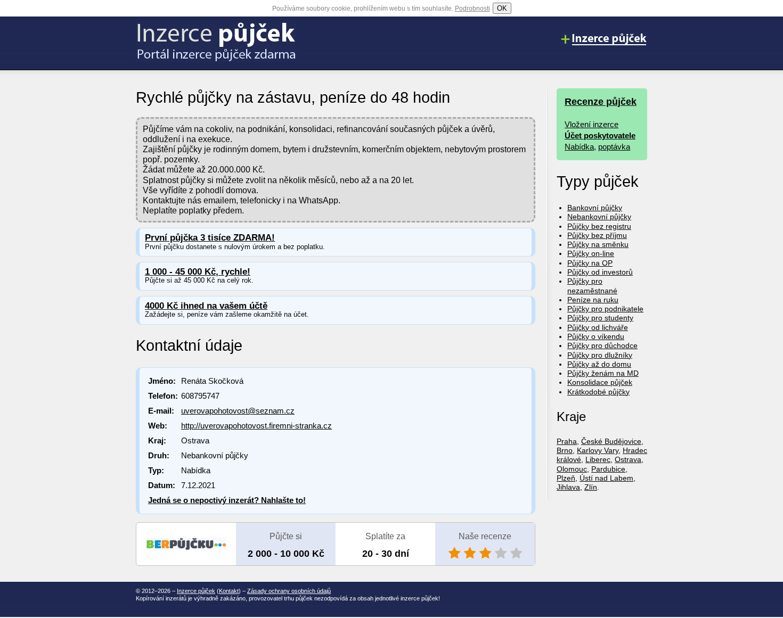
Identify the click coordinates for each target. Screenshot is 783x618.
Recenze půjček (601, 101)
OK (502, 8)
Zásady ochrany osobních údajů (289, 591)
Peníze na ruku (592, 299)
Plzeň (566, 478)
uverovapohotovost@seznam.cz (238, 410)
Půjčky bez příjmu (597, 235)
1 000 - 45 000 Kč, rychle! (197, 272)
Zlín (590, 487)
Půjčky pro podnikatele (605, 308)
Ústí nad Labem (606, 478)
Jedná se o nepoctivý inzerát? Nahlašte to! (227, 500)
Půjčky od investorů (600, 272)
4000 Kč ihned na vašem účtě (206, 306)
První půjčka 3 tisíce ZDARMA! (210, 238)
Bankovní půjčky (594, 207)
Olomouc (572, 469)
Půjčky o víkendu (595, 336)
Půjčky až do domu (599, 364)
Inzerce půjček (196, 591)
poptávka (614, 146)
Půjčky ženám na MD (603, 373)
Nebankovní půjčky (599, 216)
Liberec (597, 459)
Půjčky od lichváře (597, 327)
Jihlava (568, 487)
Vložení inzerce (591, 124)
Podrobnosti (472, 8)
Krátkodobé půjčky (598, 392)
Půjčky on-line (590, 253)
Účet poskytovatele (600, 135)
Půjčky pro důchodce (602, 345)
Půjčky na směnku (598, 244)
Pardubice (608, 469)
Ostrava (628, 459)
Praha (567, 441)
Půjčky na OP (590, 263)
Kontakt (229, 591)
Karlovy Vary (597, 450)
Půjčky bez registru (599, 226)
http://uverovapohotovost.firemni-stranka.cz (256, 425)
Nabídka (579, 146)
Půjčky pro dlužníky (599, 355)
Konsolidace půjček (599, 382)
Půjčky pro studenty (600, 318)
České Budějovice (611, 441)
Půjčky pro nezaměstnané (592, 285)
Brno (565, 450)
